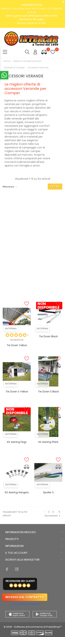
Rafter (17, 239)
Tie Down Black (48, 336)
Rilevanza (8, 186)
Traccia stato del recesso (25, 604)
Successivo (51, 515)
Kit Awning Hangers (17, 492)
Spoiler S (48, 492)
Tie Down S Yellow (17, 391)
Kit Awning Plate (48, 442)
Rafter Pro (48, 231)
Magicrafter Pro (48, 286)
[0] (44, 52)
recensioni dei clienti (20, 581)
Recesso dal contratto (24, 597)
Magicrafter (16, 286)
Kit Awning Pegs (17, 442)
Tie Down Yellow (17, 345)
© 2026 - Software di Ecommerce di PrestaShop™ (33, 627)
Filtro (55, 186)
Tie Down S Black (48, 391)
